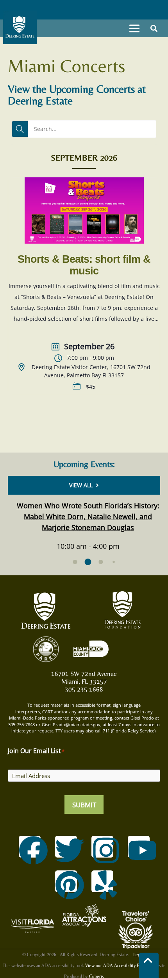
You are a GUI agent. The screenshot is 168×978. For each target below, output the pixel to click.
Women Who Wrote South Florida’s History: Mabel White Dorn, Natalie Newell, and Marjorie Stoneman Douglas (88, 516)
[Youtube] (139, 847)
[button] (134, 28)
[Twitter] (66, 847)
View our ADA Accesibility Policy (116, 965)
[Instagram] (102, 847)
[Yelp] (102, 881)
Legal (138, 954)
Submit (84, 804)
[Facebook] (30, 847)
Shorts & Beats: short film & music (84, 265)
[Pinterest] (66, 881)
